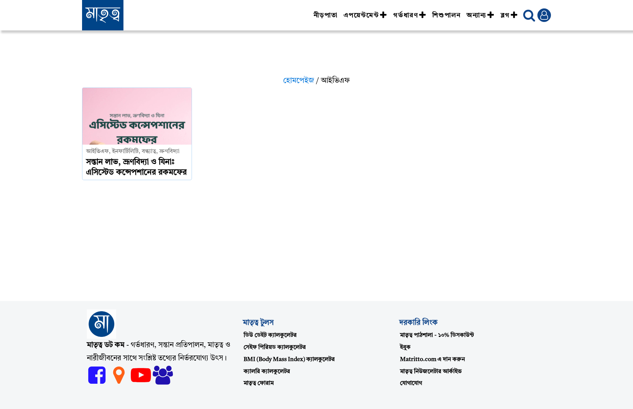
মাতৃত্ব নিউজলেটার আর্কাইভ (431, 372)
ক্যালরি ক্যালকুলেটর (267, 372)
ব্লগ (505, 15)
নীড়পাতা (326, 15)
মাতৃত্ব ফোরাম (259, 383)
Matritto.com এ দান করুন (432, 359)
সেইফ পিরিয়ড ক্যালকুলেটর (275, 347)
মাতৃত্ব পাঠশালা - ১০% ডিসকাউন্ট (437, 335)
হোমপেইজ (298, 81)
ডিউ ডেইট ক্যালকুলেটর (270, 335)
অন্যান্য (476, 15)
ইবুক (405, 347)
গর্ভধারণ (405, 15)
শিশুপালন (446, 15)
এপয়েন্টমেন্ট (361, 15)
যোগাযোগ (411, 383)
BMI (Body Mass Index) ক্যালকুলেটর (289, 359)
